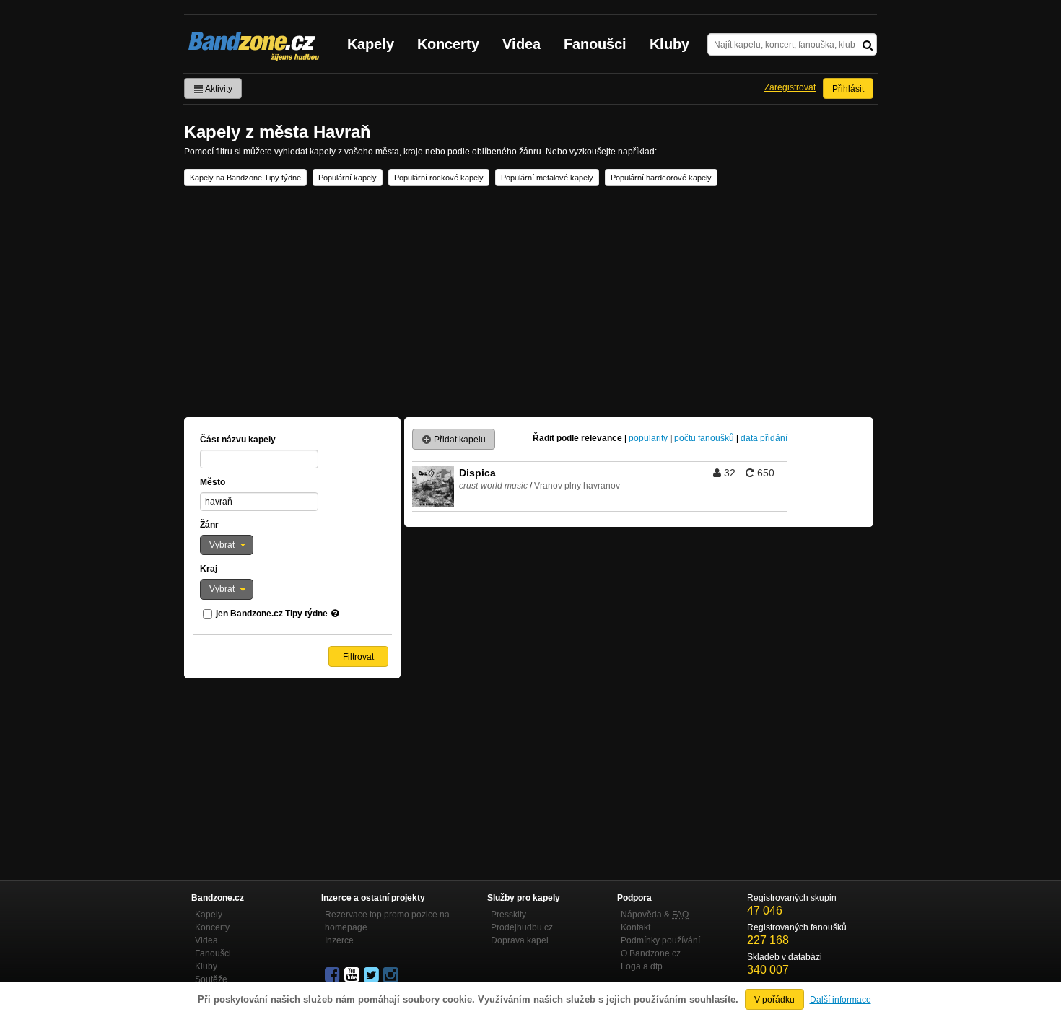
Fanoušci (595, 44)
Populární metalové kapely (547, 177)
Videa (521, 44)
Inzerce (339, 940)
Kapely (370, 44)
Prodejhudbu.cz (522, 927)
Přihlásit (848, 89)
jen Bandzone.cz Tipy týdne (272, 613)
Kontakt (635, 927)
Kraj (208, 569)
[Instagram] (392, 975)
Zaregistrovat (790, 87)
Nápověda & (655, 914)
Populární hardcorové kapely (661, 177)
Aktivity (218, 89)
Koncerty (448, 44)
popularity (648, 438)
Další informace (840, 1000)
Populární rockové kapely (439, 177)
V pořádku (774, 1000)
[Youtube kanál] (353, 975)
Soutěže (211, 979)
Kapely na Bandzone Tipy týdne (245, 177)
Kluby (669, 44)
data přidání (764, 438)
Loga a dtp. (643, 966)
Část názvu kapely (238, 440)
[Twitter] (372, 975)
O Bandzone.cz (651, 953)
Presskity (508, 914)
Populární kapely (347, 177)
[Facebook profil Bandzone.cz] (333, 975)
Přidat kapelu (459, 440)
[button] (226, 545)
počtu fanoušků (704, 438)
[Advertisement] (530, 302)
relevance (601, 438)
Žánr (209, 525)
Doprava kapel (520, 940)
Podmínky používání (660, 940)
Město (212, 482)
